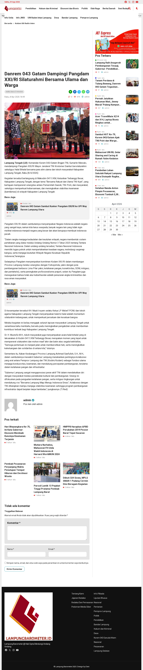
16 (117, 221)
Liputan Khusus (100, 598)
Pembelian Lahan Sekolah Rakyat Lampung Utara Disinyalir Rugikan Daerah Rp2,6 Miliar (108, 173)
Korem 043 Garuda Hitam (105, 638)
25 (129, 225)
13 (98, 221)
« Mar (113, 234)
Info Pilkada (99, 594)
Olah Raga (95, 8)
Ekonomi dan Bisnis (69, 8)
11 (129, 217)
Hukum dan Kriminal (48, 8)
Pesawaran (99, 646)
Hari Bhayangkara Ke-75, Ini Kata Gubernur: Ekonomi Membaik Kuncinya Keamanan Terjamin (17, 433)
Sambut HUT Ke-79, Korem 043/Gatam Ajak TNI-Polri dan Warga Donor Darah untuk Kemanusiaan (107, 137)
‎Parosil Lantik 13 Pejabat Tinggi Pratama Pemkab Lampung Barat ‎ (47, 488)
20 (98, 225)
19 (135, 221)
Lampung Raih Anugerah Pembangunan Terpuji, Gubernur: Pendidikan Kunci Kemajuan (108, 66)
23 (117, 225)
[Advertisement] (47, 49)
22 (111, 225)
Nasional (97, 602)
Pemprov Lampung (89, 18)
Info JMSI (20, 18)
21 (104, 225)
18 (129, 221)
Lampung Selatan (101, 651)
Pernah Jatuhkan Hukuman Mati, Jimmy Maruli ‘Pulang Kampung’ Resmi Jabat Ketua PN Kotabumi (108, 101)
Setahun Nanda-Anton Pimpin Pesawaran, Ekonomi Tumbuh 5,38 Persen (106, 191)
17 (123, 221)
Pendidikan (31, 8)
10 (123, 217)
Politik (85, 8)
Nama (10, 549)
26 (135, 225)
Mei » (120, 234)
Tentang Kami (78, 594)
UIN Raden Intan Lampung (39, 18)
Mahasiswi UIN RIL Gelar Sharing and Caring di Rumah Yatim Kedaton (108, 155)
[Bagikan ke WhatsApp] (83, 92)
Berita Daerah (109, 8)
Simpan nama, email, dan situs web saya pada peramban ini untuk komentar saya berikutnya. (48, 563)
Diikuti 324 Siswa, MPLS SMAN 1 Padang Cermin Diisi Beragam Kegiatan (75, 480)
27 (98, 229)
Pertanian (98, 607)
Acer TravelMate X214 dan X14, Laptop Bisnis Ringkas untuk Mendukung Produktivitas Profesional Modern (107, 119)
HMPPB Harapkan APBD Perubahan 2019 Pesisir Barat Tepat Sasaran (75, 429)
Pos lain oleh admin (32, 404)
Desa (56, 18)
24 (123, 225)
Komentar (13, 522)
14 (104, 221)
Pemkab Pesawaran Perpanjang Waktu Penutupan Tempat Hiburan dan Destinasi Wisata (15, 470)
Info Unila (8, 18)
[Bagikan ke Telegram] (88, 92)
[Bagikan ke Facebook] (75, 92)
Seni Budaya (123, 8)
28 (104, 229)
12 (135, 217)
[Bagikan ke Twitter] (79, 92)
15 (111, 221)
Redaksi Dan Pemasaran (82, 602)
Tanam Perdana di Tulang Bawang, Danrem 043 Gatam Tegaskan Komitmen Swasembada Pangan (108, 83)
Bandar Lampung (70, 18)
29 (111, 229)
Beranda (8, 23)
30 (117, 229)
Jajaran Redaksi (79, 598)
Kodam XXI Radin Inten (25, 23)
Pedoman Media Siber (81, 607)
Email (51, 549)
